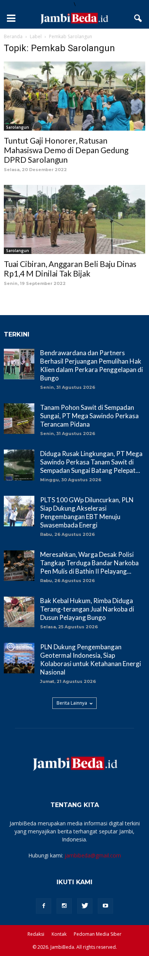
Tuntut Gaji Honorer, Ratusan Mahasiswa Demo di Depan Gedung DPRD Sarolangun (66, 150)
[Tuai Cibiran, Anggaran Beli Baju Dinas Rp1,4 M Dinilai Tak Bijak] (74, 219)
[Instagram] (64, 906)
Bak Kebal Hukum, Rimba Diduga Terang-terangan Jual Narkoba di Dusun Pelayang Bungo (87, 609)
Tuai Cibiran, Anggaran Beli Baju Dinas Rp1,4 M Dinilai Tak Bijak (70, 268)
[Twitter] (84, 906)
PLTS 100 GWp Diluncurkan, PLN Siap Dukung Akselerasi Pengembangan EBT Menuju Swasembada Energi (87, 512)
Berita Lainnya (72, 703)
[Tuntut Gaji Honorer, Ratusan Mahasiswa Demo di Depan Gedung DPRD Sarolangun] (74, 96)
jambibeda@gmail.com (93, 855)
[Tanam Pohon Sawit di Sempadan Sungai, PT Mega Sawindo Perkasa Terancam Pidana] (19, 418)
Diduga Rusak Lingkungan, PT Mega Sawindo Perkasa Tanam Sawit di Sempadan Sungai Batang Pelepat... (91, 462)
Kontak (59, 934)
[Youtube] (105, 906)
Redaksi (36, 934)
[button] (138, 18)
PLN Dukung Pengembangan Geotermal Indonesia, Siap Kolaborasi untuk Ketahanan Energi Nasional (90, 659)
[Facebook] (43, 906)
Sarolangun (17, 127)
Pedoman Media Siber (97, 934)
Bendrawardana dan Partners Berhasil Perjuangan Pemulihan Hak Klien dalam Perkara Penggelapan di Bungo (91, 365)
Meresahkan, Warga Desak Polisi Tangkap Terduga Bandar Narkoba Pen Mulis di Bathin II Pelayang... (89, 562)
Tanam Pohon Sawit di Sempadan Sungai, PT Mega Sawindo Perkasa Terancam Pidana (89, 415)
